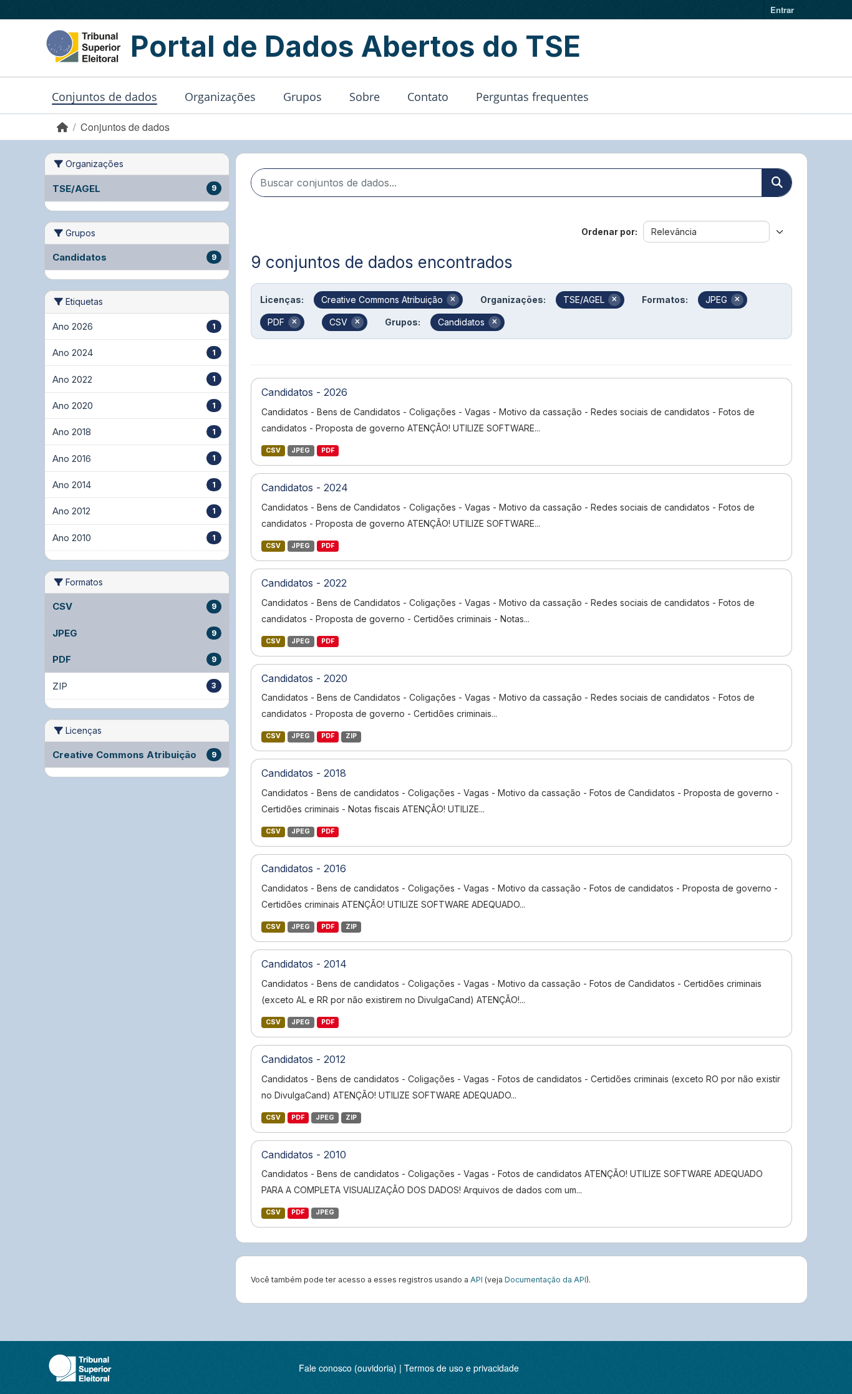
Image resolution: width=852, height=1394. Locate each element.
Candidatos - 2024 (304, 487)
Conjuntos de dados (104, 96)
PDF (327, 450)
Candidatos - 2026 (304, 392)
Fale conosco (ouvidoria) (348, 1368)
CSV (273, 450)
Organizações (220, 96)
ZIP (351, 736)
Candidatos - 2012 (303, 1059)
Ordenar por (608, 231)
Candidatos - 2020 (304, 678)
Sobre (364, 96)
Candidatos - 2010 (303, 1154)
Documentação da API (545, 1279)
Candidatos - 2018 (303, 773)
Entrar (782, 10)
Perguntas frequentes (532, 96)
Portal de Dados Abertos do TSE (355, 46)
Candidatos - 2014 (304, 964)
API (476, 1279)
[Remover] (453, 300)
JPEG (300, 450)
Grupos (302, 96)
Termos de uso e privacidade (461, 1368)
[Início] (62, 127)
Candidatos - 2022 (304, 583)
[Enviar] (776, 182)
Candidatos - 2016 (303, 868)
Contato (427, 96)
